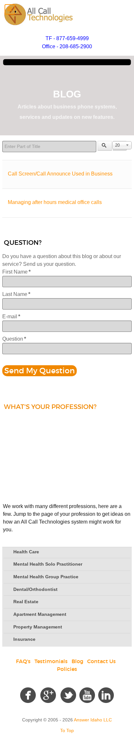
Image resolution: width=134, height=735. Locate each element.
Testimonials (51, 661)
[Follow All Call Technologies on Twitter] (68, 694)
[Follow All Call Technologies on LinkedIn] (106, 694)
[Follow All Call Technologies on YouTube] (87, 694)
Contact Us (101, 661)
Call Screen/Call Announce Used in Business (60, 173)
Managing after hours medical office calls (55, 202)
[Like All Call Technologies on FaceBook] (28, 694)
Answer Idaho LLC (93, 719)
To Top (67, 730)
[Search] (105, 146)
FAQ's (23, 661)
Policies (67, 669)
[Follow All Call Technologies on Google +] (48, 694)
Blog (77, 661)
